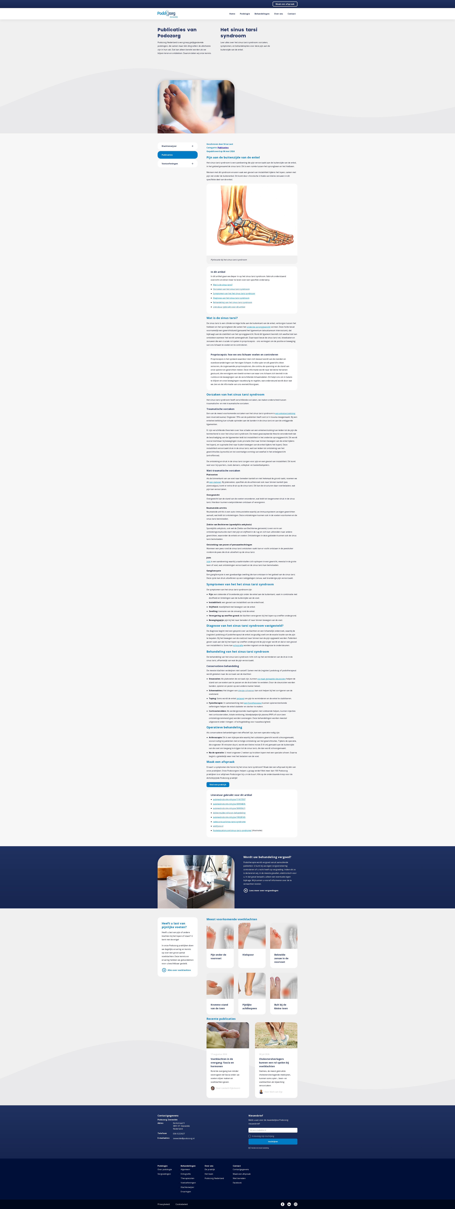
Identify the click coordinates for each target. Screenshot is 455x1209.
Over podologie (165, 1169)
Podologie (245, 13)
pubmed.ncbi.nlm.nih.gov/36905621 (229, 808)
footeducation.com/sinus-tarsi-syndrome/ (232, 830)
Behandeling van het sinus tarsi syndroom (232, 302)
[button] (195, 146)
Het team (209, 1174)
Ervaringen (186, 1191)
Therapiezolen (187, 1178)
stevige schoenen (246, 690)
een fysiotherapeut (253, 703)
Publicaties (167, 155)
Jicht (209, 561)
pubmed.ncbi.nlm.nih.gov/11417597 (229, 799)
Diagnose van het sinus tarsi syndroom (231, 298)
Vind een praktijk (217, 784)
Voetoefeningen (170, 163)
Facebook (237, 1182)
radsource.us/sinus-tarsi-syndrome (229, 821)
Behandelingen (262, 13)
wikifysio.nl (218, 826)
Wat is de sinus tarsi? (222, 284)
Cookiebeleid (182, 1204)
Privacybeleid (164, 1204)
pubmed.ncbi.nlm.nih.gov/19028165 (229, 817)
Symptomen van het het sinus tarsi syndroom (234, 293)
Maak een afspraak (285, 4)
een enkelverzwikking (285, 413)
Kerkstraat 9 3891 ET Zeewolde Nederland (181, 1126)
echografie (238, 645)
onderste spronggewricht (258, 327)
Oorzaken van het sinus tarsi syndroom (231, 289)
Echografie (186, 1174)
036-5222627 (179, 1133)
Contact (292, 13)
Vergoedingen (164, 1174)
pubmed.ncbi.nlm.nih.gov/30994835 (229, 804)
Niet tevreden (239, 1178)
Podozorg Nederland (214, 1178)
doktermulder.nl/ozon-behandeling (229, 812)
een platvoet (215, 482)
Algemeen (185, 1169)
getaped (240, 698)
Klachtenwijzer (169, 146)
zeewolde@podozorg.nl (183, 1138)
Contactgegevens (241, 1169)
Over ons (278, 13)
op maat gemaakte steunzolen (271, 678)
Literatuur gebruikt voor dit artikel (229, 307)
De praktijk (210, 1169)
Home (232, 13)
